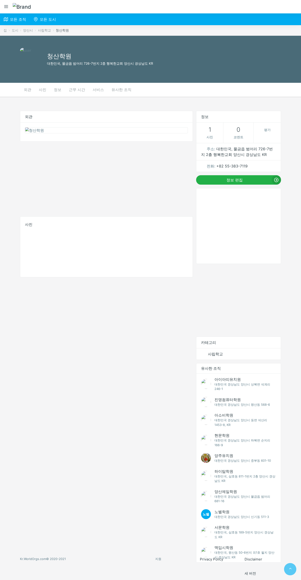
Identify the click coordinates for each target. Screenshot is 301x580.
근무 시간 (77, 89)
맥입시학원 (223, 547)
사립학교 (44, 30)
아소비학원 (223, 415)
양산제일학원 (225, 491)
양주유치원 (223, 455)
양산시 (28, 30)
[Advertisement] (106, 178)
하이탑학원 (223, 471)
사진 (42, 89)
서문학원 (222, 527)
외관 (27, 89)
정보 (57, 89)
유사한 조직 (121, 89)
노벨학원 (222, 511)
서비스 (98, 89)
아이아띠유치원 (227, 379)
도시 (15, 30)
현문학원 (222, 435)
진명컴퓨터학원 (227, 399)
